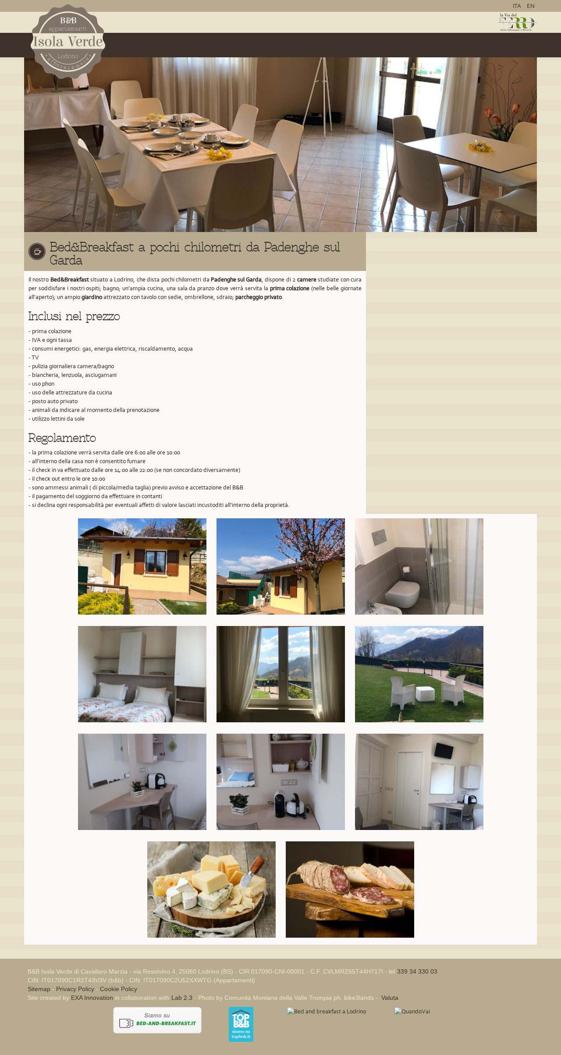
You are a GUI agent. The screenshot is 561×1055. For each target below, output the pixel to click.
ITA (517, 6)
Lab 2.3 (181, 997)
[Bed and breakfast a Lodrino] (326, 1011)
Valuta (389, 997)
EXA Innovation (92, 997)
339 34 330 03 (417, 971)
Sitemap (39, 988)
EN (531, 6)
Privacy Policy (75, 988)
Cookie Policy (118, 988)
